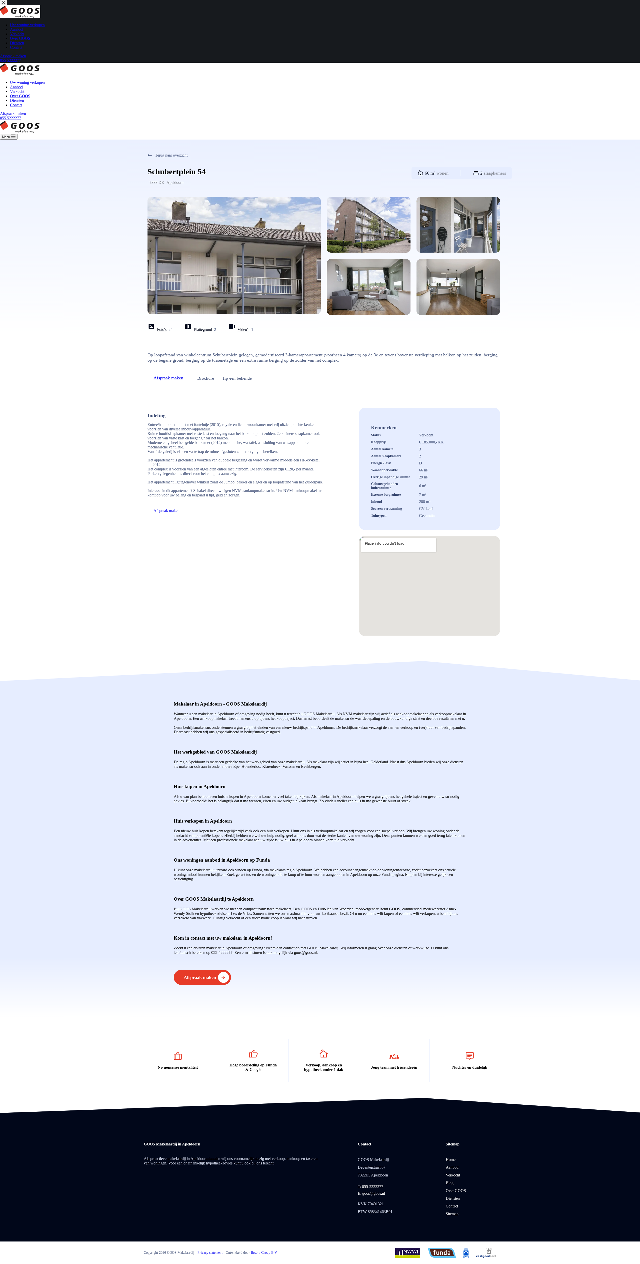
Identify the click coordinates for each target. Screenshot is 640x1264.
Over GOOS (20, 96)
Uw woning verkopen (27, 82)
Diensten (17, 100)
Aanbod (16, 87)
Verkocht (17, 91)
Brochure (205, 378)
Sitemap (452, 1214)
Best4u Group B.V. (264, 1252)
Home (451, 1159)
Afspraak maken (13, 113)
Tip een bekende (237, 378)
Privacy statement (210, 1252)
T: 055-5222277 (370, 1186)
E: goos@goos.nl (371, 1193)
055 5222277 (10, 118)
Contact (16, 105)
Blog (450, 1183)
